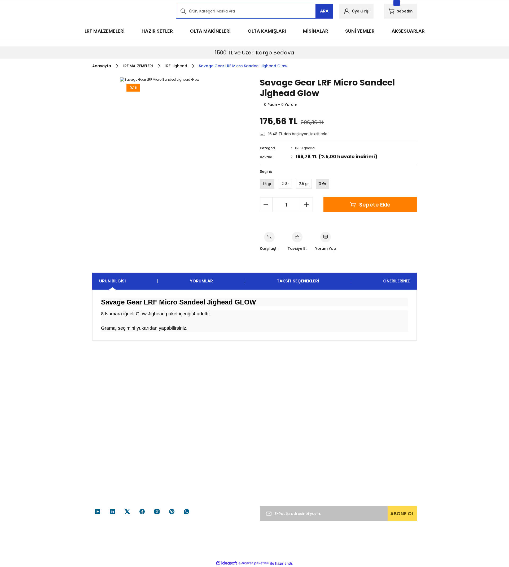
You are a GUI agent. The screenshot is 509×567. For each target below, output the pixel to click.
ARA (324, 11)
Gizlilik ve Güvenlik (276, 466)
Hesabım (324, 450)
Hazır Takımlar (384, 460)
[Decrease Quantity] (266, 204)
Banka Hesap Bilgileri (222, 460)
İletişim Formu (217, 470)
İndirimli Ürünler (385, 470)
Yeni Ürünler (382, 480)
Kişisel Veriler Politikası (279, 486)
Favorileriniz (326, 470)
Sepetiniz (324, 480)
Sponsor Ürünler (385, 450)
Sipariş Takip (327, 460)
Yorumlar (201, 281)
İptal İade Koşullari (276, 476)
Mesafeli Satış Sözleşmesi (272, 453)
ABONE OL (402, 513)
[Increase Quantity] (306, 204)
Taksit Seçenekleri (298, 281)
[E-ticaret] (253, 563)
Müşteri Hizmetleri (220, 450)
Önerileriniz (396, 281)
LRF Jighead (305, 148)
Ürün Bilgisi (112, 281)
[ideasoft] (226, 563)
